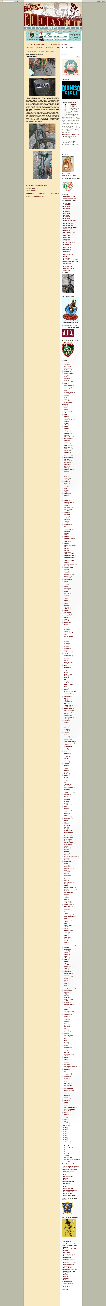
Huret (65, 772)
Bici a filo (66, 440)
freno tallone (67, 712)
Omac (65, 911)
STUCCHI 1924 (67, 263)
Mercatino (66, 858)
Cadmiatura (67, 493)
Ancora (65, 383)
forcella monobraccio (69, 691)
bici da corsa (67, 447)
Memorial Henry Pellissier (70, 856)
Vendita (65, 1093)
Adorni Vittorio (67, 366)
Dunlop (65, 627)
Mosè (65, 877)
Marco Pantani (67, 837)
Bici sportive (67, 464)
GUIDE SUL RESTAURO (40, 44)
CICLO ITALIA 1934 (68, 225)
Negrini (65, 899)
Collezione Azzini (68, 567)
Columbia (66, 572)
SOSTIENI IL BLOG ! (71, 47)
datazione (66, 605)
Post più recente (30, 193)
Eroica (65, 646)
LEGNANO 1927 (67, 244)
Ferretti (65, 670)
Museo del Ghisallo (68, 1192)
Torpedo (66, 1059)
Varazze (66, 1086)
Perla (65, 928)
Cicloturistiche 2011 (69, 555)
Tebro (65, 1045)
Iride (65, 780)
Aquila (65, 395)
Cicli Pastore (67, 540)
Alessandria (67, 368)
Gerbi (65, 724)
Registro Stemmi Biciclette (70, 198)
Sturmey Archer (68, 1035)
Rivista (65, 983)
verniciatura (67, 1098)
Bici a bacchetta (39, 185)
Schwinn (66, 1007)
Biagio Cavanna (68, 433)
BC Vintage (66, 1247)
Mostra (65, 880)
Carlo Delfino (67, 507)
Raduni (65, 959)
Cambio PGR (67, 504)
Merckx (65, 859)
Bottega (66, 480)
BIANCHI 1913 (66, 206)
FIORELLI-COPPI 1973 (69, 232)
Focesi (65, 688)
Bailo (65, 412)
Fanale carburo (67, 657)
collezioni (66, 569)
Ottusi (65, 913)
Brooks (65, 488)
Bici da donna (67, 449)
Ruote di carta (66, 1276)
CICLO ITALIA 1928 (68, 223)
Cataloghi (66, 519)
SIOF (65, 1023)
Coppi (65, 584)
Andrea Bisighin (68, 385)
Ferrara (65, 669)
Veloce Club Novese (69, 1090)
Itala (65, 782)
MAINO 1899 (66, 251)
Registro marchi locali (69, 196)
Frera (65, 713)
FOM (65, 689)
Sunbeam (66, 1037)
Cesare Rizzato (67, 529)
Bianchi (33, 185)
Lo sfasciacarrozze (69, 1151)
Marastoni (66, 834)
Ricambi (66, 978)
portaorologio (67, 949)
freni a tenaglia (67, 705)
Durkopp (66, 629)
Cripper (65, 590)
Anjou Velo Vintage (69, 392)
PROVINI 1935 (66, 258)
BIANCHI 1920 (66, 210)
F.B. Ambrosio (67, 651)
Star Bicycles (67, 1026)
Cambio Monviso (68, 502)
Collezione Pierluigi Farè (69, 1168)
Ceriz (65, 526)
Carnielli (66, 510)
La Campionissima (68, 787)
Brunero (66, 490)
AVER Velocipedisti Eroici (70, 1245)
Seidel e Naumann (68, 1012)
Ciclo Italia (66, 548)
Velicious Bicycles (68, 1283)
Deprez (65, 619)
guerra (45, 185)
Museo (65, 894)
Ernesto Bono (67, 645)
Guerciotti (66, 763)
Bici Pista (66, 459)
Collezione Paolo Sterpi (69, 1171)
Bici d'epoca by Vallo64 (69, 1254)
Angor (65, 390)
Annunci (66, 394)
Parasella (66, 918)
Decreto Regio (67, 614)
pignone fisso (67, 939)
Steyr (65, 1028)
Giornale (66, 736)
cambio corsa (67, 498)
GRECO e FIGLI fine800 (69, 242)
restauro (66, 975)
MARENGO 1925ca (68, 254)
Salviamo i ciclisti (68, 999)
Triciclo (65, 1068)
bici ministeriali (68, 455)
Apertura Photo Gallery (70, 1147)
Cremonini (66, 588)
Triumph (66, 1069)
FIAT (65, 672)
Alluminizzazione (68, 373)
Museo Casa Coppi (68, 1188)
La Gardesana (67, 791)
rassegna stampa (68, 966)
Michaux (66, 865)
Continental (67, 578)
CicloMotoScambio (68, 1261)
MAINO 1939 (66, 253)
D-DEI (65, 598)
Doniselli (66, 626)
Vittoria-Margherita (68, 1111)
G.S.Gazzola (67, 715)
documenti (66, 624)
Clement (66, 565)
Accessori (66, 363)
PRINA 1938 (66, 256)
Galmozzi (66, 720)
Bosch (65, 476)
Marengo (66, 841)
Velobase (65, 1285)
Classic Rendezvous (68, 1264)
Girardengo (66, 739)
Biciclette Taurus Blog (69, 1255)
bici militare (67, 454)
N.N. (65, 896)
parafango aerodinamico (70, 916)
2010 (64, 1136)
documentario (67, 622)
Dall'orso (66, 602)
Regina (65, 968)
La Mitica (66, 796)
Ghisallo (66, 729)
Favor (65, 663)
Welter (65, 1112)
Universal (66, 1078)
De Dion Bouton (68, 607)
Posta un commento (31, 190)
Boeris (65, 471)
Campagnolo (67, 505)
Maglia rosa (67, 825)
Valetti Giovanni (68, 1083)
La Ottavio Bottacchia (68, 1181)
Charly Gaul (67, 531)
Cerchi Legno (67, 524)
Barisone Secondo (68, 419)
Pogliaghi (66, 947)
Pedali (65, 921)
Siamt (65, 1018)
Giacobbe (66, 730)
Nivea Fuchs (67, 901)
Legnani (66, 811)
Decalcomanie (67, 612)
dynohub (66, 631)
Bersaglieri (66, 431)
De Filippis (66, 608)
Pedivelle (66, 923)
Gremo (65, 760)
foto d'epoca (67, 693)
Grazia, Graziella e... (69, 1145)
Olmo (65, 908)
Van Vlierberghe (68, 1085)
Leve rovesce (67, 818)
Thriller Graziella (67, 1281)
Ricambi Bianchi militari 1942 (70, 260)
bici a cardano (67, 438)
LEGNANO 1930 (67, 246)
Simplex (66, 1019)
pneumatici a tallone (69, 945)
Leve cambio (67, 816)
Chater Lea (66, 533)
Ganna (65, 722)
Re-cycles (65, 1274)
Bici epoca (66, 450)
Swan (65, 1149)
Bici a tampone (67, 442)
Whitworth (66, 1114)
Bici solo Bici (67, 461)
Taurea (65, 1042)
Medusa (66, 854)
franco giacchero (68, 694)
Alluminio (66, 371)
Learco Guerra (67, 810)
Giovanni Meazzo (68, 737)
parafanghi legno (68, 915)
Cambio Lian (67, 500)
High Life (66, 768)
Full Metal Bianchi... (69, 1157)
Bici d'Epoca (66, 1252)
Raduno (66, 961)
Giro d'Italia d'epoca (69, 741)
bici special (67, 462)
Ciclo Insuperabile (68, 547)
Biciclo (65, 468)
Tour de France (67, 1061)
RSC (65, 994)
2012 (64, 1132)
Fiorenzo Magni (68, 684)
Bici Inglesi (66, 452)
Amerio (65, 380)
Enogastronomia (68, 639)
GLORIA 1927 (66, 239)
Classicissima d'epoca (69, 564)
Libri (65, 820)
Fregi (65, 698)
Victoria (66, 1102)
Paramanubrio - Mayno (69, 1271)
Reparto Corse (67, 973)
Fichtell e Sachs (68, 674)
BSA (65, 492)
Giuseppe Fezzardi (68, 748)
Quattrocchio (67, 954)
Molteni (65, 873)
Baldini (65, 414)
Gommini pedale (68, 755)
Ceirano (66, 521)
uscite (65, 1080)
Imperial (66, 775)
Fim (65, 679)
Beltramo (66, 426)
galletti (65, 719)
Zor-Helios (66, 1123)
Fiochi (65, 681)
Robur (65, 987)
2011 (64, 1134)
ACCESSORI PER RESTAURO (34, 47)
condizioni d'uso (66, 145)
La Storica (66, 801)
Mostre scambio (68, 882)
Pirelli (65, 944)
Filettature (66, 677)
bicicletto (66, 466)
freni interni (67, 706)
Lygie (65, 822)
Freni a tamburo (68, 703)
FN (64, 686)
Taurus (65, 1043)
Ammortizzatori (68, 382)
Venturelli (66, 1095)
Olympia (66, 909)
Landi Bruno (67, 804)
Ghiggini (66, 727)
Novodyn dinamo (68, 904)
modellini (66, 872)
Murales (66, 890)
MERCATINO (60, 47)
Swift (65, 1038)
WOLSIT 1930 (66, 270)
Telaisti (65, 1049)
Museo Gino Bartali (68, 1193)
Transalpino (67, 1064)
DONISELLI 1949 (67, 229)
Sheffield (66, 1016)
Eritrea (65, 641)
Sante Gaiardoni (68, 1004)
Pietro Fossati (67, 937)
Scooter (66, 1009)
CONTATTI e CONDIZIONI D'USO (47, 51)
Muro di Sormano (68, 892)
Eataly (65, 634)
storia (65, 1030)
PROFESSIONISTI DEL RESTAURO (58, 44)
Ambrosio (66, 378)
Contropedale (67, 579)
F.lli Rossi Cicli (67, 655)
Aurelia (65, 407)
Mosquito (66, 878)
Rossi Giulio (67, 990)
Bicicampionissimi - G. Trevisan (71, 1249)
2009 (64, 1138)
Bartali (65, 421)
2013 (64, 1129)
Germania (66, 725)
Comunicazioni (67, 574)
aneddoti (66, 388)
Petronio (66, 932)
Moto (65, 884)
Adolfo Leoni (67, 364)
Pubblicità (66, 951)
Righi (65, 980)
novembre (67, 1143)
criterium (66, 591)
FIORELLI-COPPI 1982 (69, 234)
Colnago (66, 571)
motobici (66, 885)
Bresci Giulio (67, 486)
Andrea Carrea (67, 387)
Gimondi (66, 734)
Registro (66, 970)
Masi (65, 846)
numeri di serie (67, 906)
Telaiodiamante (67, 1280)
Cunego (66, 595)
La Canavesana (67, 789)
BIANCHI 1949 (66, 215)
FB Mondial (67, 667)
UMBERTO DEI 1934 (68, 266)
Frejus (65, 700)
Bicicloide (65, 1250)
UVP (65, 1081)
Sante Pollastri (67, 1006)
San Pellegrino (67, 1001)
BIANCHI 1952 (66, 218)
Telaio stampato (68, 1047)
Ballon (65, 416)
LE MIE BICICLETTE (49, 47)
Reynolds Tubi (67, 976)
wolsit (65, 1117)
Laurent (66, 808)
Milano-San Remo (68, 868)
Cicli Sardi (66, 541)
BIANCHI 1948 (66, 213)
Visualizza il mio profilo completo (70, 134)
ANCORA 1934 (67, 204)
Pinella (65, 942)
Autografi (66, 409)
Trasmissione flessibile (70, 1066)
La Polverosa (67, 799)
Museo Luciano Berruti (69, 1195)
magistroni (66, 823)
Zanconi (66, 1119)
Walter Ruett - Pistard (68, 1286)
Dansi (65, 603)
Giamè (65, 732)
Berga (65, 430)
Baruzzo (66, 423)
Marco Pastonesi (68, 839)
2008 (64, 1139)
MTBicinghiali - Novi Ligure (70, 1269)
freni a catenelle (68, 701)
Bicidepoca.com (68, 469)
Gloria (65, 749)
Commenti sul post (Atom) (37, 196)
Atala (65, 406)
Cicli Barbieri (67, 535)
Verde (65, 1097)
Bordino (66, 474)
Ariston (65, 399)
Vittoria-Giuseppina (69, 1109)
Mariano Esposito (68, 842)
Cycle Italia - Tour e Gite (69, 1262)
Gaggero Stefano (68, 717)
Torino (65, 1055)
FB (64, 665)
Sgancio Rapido (68, 1014)
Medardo (66, 853)
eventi (65, 650)
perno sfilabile (67, 930)
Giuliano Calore (68, 746)
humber (66, 770)
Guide (65, 767)
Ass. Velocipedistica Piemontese (71, 1243)
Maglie (65, 827)
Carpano (66, 512)
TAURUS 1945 (66, 265)
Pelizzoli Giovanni (68, 925)
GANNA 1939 (66, 237)
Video (65, 1104)
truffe (65, 1071)
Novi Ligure (67, 902)
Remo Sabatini (67, 971)
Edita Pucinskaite (68, 636)
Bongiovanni (67, 473)
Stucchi (66, 1033)
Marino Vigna (67, 844)
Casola (65, 517)
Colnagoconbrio (67, 1266)
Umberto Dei (67, 1076)
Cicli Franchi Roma (69, 538)
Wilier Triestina (67, 1116)
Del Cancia (66, 615)
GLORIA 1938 (66, 241)
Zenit (65, 1121)
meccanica (66, 851)
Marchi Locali (67, 835)
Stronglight (66, 1031)
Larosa (65, 806)
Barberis (66, 418)
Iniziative (66, 777)
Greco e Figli (67, 756)
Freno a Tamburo (68, 708)
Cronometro (67, 593)
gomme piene (67, 753)
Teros (65, 1050)
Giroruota (66, 744)
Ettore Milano (67, 648)
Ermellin (66, 643)
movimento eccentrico (69, 889)
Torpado (66, 1057)
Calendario (66, 495)
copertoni (66, 583)
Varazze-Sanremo (68, 1088)
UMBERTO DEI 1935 (68, 268)
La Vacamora (66, 1186)
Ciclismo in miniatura (69, 545)
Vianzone (66, 1100)
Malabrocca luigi (68, 830)
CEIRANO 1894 (67, 222)
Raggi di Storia (67, 964)
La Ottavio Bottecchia (69, 798)
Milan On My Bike (67, 1267)
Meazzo (66, 849)
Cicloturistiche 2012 (69, 557)
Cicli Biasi (66, 536)
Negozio (66, 897)
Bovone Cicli (67, 481)
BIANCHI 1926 (66, 211)
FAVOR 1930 (66, 230)
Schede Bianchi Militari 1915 (70, 261)
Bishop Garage (67, 1257)
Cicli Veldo (66, 543)
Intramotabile (67, 779)
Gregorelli (66, 758)
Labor (65, 803)
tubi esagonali (67, 1073)
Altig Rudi (66, 376)
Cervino (66, 528)
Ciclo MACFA (67, 550)
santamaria (66, 1002)
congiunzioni (67, 576)
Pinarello (66, 940)
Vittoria (65, 1105)
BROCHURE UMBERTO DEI (70, 220)
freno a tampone (68, 710)
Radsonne (66, 958)
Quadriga (66, 952)
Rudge (65, 995)
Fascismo (66, 658)
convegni (66, 581)
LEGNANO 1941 (67, 249)
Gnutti (65, 751)
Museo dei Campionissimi (70, 1190)
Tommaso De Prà (68, 1054)
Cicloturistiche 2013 (69, 559)
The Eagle (66, 1052)
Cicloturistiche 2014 (69, 560)
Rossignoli (66, 992)
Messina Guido (67, 861)
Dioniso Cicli (67, 620)
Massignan (66, 847)
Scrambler (66, 1278)
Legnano (66, 813)
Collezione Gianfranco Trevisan (71, 1166)
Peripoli (66, 927)
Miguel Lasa (67, 866)
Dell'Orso (66, 617)
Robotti (65, 985)
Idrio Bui (66, 773)
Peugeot (66, 933)
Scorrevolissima (68, 1011)
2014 (64, 1127)
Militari (65, 870)
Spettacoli (66, 1025)
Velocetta (66, 1092)
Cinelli (65, 562)
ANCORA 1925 (67, 203)
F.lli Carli (66, 653)
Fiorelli (65, 682)
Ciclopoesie (67, 552)
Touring (66, 1062)
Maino (65, 829)
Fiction (65, 676)
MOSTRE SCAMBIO (31, 51)
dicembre (67, 1141)
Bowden (66, 483)
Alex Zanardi (67, 369)
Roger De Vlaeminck (69, 988)
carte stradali (67, 514)
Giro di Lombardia (68, 743)
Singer (65, 1021)
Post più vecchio (54, 193)
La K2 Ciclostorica (68, 792)
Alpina (65, 375)
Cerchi (65, 522)
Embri (65, 638)
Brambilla (66, 485)
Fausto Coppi (67, 662)
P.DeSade (73, 104)
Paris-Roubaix (67, 920)
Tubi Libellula (67, 1074)
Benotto (66, 428)
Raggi (65, 963)
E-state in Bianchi (68, 633)
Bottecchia (66, 478)
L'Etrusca (66, 786)
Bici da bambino (68, 445)
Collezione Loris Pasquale (70, 1169)
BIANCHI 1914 (66, 208)
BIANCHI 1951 (66, 217)
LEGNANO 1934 (67, 247)
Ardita (65, 397)
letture (65, 815)
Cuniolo (66, 596)
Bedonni (66, 425)
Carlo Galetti (67, 509)
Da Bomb (66, 600)
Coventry (66, 586)
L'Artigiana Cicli (68, 784)
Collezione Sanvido (68, 1173)
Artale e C (66, 400)
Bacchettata (67, 411)
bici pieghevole (68, 457)
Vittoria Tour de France (69, 1107)
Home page (29, 44)
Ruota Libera (67, 997)
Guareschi (66, 762)
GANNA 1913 (66, 235)
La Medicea (66, 794)
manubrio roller (68, 832)
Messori (66, 863)
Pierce (65, 935)
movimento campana (69, 887)
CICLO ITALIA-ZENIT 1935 (70, 227)
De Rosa (66, 610)
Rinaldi (65, 982)
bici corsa (66, 443)
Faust (65, 660)
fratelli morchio (68, 696)
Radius (65, 956)
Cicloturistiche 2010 (69, 553)
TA (64, 1040)
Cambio (66, 497)
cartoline (66, 516)
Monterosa (66, 875)
